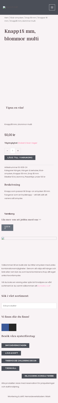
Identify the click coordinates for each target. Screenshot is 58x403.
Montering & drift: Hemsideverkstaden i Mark (29, 396)
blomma (20, 177)
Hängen (17, 170)
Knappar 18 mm (20, 173)
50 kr (14, 177)
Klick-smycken (16, 18)
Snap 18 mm (30, 18)
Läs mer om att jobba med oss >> (21, 219)
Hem (6, 18)
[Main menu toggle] (52, 7)
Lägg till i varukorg (19, 157)
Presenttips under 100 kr (35, 177)
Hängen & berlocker (29, 170)
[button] (6, 116)
